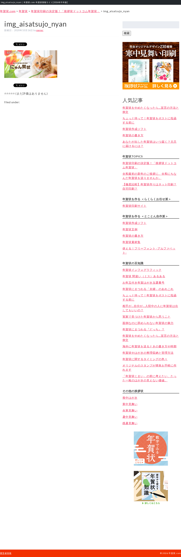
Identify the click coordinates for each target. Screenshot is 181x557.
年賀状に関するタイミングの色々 (145, 359)
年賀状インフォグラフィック (142, 269)
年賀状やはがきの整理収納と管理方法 (148, 352)
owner (39, 30)
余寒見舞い (130, 410)
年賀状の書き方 (133, 135)
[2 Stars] (7, 93)
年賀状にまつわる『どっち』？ (143, 329)
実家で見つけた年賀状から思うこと (146, 316)
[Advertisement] (151, 523)
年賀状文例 (130, 229)
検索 (127, 33)
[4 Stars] (12, 93)
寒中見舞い (130, 404)
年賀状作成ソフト (134, 128)
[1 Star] (5, 93)
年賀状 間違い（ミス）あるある (143, 276)
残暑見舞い (130, 423)
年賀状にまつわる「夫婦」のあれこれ (148, 289)
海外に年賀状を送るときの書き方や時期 (149, 346)
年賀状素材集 (131, 242)
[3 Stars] (9, 93)
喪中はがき (130, 397)
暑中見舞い (130, 416)
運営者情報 (5, 553)
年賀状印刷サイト (134, 205)
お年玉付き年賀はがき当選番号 (143, 282)
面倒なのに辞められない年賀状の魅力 (148, 323)
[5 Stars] (14, 93)
